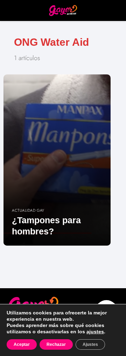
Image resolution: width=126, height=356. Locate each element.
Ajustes (90, 344)
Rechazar (56, 344)
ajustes (95, 331)
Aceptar (22, 344)
